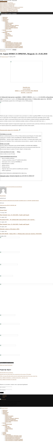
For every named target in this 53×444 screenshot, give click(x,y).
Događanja (5, 20)
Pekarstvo (5, 18)
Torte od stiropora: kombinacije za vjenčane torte (10, 8)
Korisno (4, 30)
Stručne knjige (8, 31)
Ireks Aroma (8, 34)
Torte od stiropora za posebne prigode (14, 46)
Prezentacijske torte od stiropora (6, 2)
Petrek (6, 38)
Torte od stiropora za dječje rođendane (14, 47)
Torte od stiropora (7, 41)
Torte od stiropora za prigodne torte (7, 6)
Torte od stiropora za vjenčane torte (7, 4)
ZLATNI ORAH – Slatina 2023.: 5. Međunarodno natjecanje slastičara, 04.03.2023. (21, 233)
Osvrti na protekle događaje (11, 27)
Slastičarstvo (6, 19)
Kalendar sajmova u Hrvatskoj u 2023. (9, 229)
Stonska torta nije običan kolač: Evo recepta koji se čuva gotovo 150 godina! (15, 374)
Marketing (5, 32)
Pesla (6, 37)
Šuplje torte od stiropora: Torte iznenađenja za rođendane (11, 7)
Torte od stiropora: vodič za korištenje (7, 3)
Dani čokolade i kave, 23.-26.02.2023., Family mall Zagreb (14, 215)
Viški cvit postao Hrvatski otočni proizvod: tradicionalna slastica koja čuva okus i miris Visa (18, 376)
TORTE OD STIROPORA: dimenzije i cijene (9, 11)
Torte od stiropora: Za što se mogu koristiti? (9, 9)
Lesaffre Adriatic (9, 35)
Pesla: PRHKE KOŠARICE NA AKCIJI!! (8, 379)
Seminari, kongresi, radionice (12, 25)
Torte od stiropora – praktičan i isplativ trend (9, 10)
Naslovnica (5, 17)
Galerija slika (8, 28)
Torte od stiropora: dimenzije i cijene (13, 42)
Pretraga (14, 49)
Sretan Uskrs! (3, 210)
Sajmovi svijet (8, 24)
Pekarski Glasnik (4, 56)
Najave (6, 21)
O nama (4, 39)
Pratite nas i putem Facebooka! (6, 365)
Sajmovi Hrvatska (9, 23)
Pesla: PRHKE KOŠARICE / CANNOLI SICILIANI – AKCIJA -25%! (14, 377)
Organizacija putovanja (10, 26)
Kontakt (4, 40)
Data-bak (7, 33)
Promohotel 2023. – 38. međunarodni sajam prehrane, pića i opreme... (17, 219)
